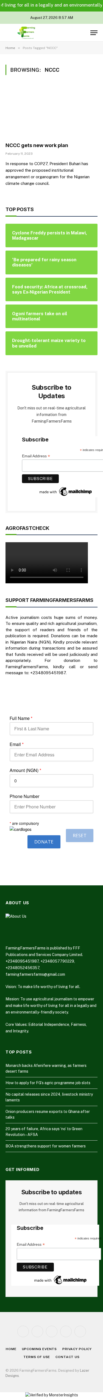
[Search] (85, 33)
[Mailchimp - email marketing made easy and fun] (66, 491)
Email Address (31, 1244)
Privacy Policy (77, 1349)
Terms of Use (36, 1357)
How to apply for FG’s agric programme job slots (47, 1083)
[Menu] (94, 33)
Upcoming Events (39, 1349)
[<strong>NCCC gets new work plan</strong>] (51, 111)
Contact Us (67, 1357)
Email (17, 744)
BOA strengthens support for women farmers (45, 1146)
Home (11, 1349)
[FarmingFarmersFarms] (26, 33)
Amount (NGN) (25, 770)
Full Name (21, 718)
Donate (44, 842)
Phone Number (24, 796)
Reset (80, 836)
